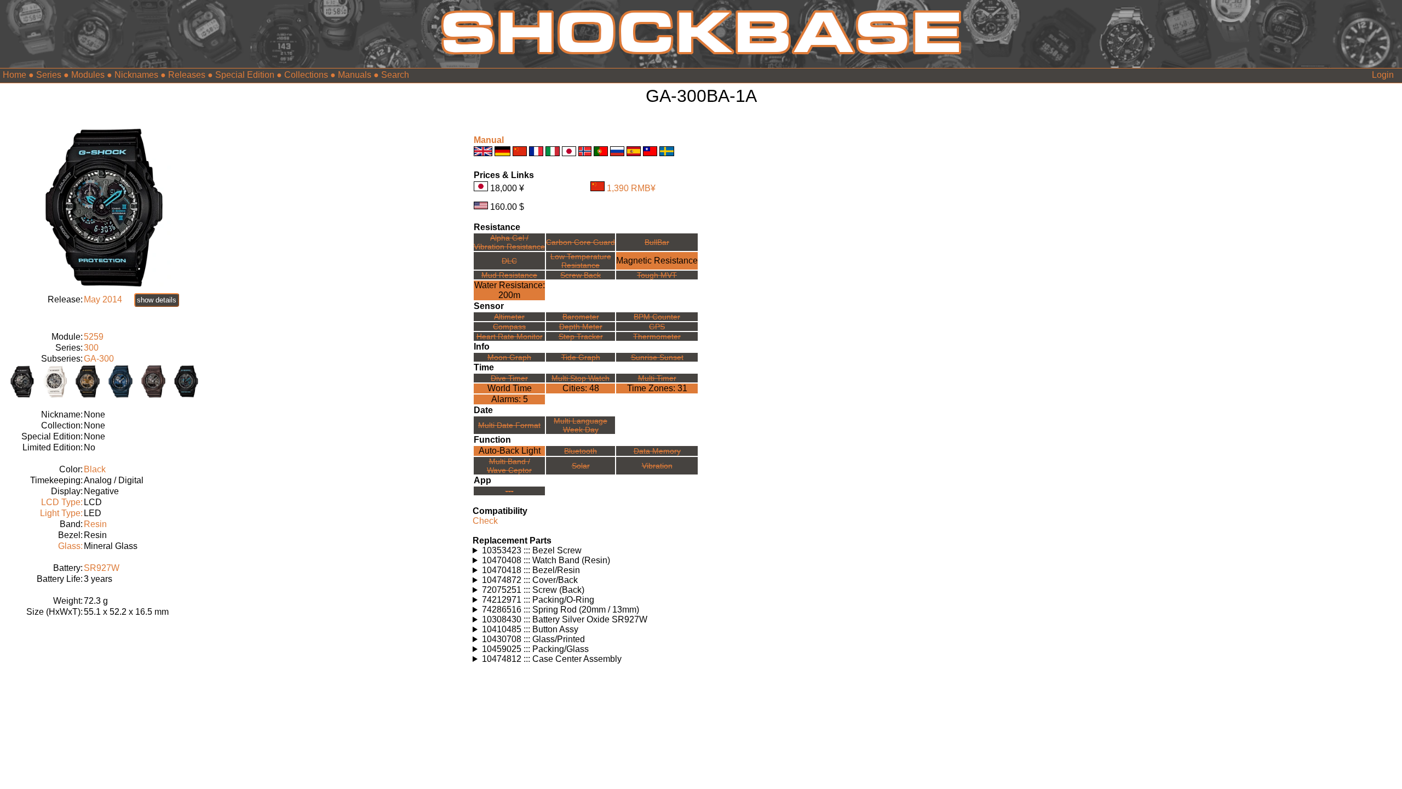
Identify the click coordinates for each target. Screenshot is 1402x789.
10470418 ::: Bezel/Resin (531, 570)
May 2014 (103, 299)
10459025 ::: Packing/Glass (535, 649)
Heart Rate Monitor (509, 336)
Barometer (580, 316)
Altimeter (509, 316)
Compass (509, 326)
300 (91, 347)
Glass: (70, 546)
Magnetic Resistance (657, 260)
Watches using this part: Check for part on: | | (557, 551)
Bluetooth (580, 451)
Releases (186, 74)
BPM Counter (657, 316)
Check (485, 520)
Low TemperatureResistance (580, 261)
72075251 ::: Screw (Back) (533, 589)
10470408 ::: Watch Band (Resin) (546, 560)
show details (156, 300)
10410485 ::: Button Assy (530, 629)
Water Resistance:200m (509, 290)
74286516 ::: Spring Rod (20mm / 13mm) (560, 609)
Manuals (354, 74)
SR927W (101, 568)
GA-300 (99, 358)
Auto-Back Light (510, 450)
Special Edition (244, 74)
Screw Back (580, 275)
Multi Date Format (509, 425)
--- (509, 491)
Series (48, 74)
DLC (509, 260)
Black (95, 469)
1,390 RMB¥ (631, 188)
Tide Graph (580, 357)
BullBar (657, 242)
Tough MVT (657, 275)
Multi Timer (657, 378)
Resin (95, 524)
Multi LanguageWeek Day (580, 425)
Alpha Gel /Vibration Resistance (509, 242)
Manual (489, 140)
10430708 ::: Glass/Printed (533, 639)
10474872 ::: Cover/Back (530, 580)
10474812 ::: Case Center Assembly (552, 659)
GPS (657, 326)
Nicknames (136, 74)
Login (1383, 74)
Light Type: (61, 513)
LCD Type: (62, 502)
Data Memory (657, 451)
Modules (88, 74)
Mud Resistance (509, 275)
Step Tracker (581, 336)
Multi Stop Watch (580, 378)
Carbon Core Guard (580, 242)
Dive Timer (509, 378)
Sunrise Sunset (657, 357)
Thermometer (657, 336)
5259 (94, 336)
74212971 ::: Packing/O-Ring (538, 599)
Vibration (657, 465)
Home (14, 74)
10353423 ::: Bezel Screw (532, 550)
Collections (306, 74)
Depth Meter (580, 326)
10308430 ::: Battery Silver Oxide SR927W (564, 619)
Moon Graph (509, 357)
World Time (509, 388)
